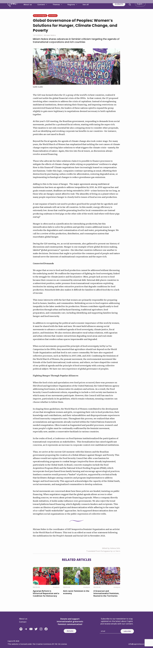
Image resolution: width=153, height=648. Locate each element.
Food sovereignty (40, 15)
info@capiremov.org (136, 644)
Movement (52, 15)
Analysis (56, 587)
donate (70, 631)
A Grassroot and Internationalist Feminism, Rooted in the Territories (106, 593)
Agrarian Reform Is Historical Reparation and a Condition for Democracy (46, 593)
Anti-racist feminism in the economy (76, 592)
